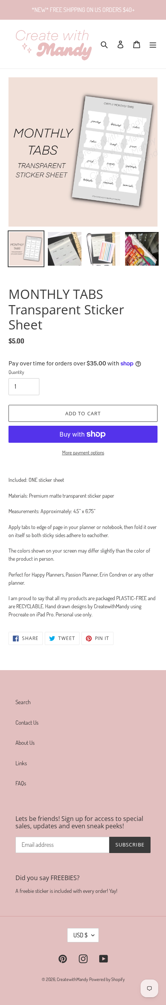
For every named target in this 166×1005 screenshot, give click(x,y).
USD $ (80, 935)
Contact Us (27, 722)
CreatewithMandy (72, 979)
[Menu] (153, 44)
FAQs (20, 783)
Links (21, 763)
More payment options (83, 452)
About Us (25, 742)
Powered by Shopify (107, 979)
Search (22, 702)
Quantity (16, 372)
